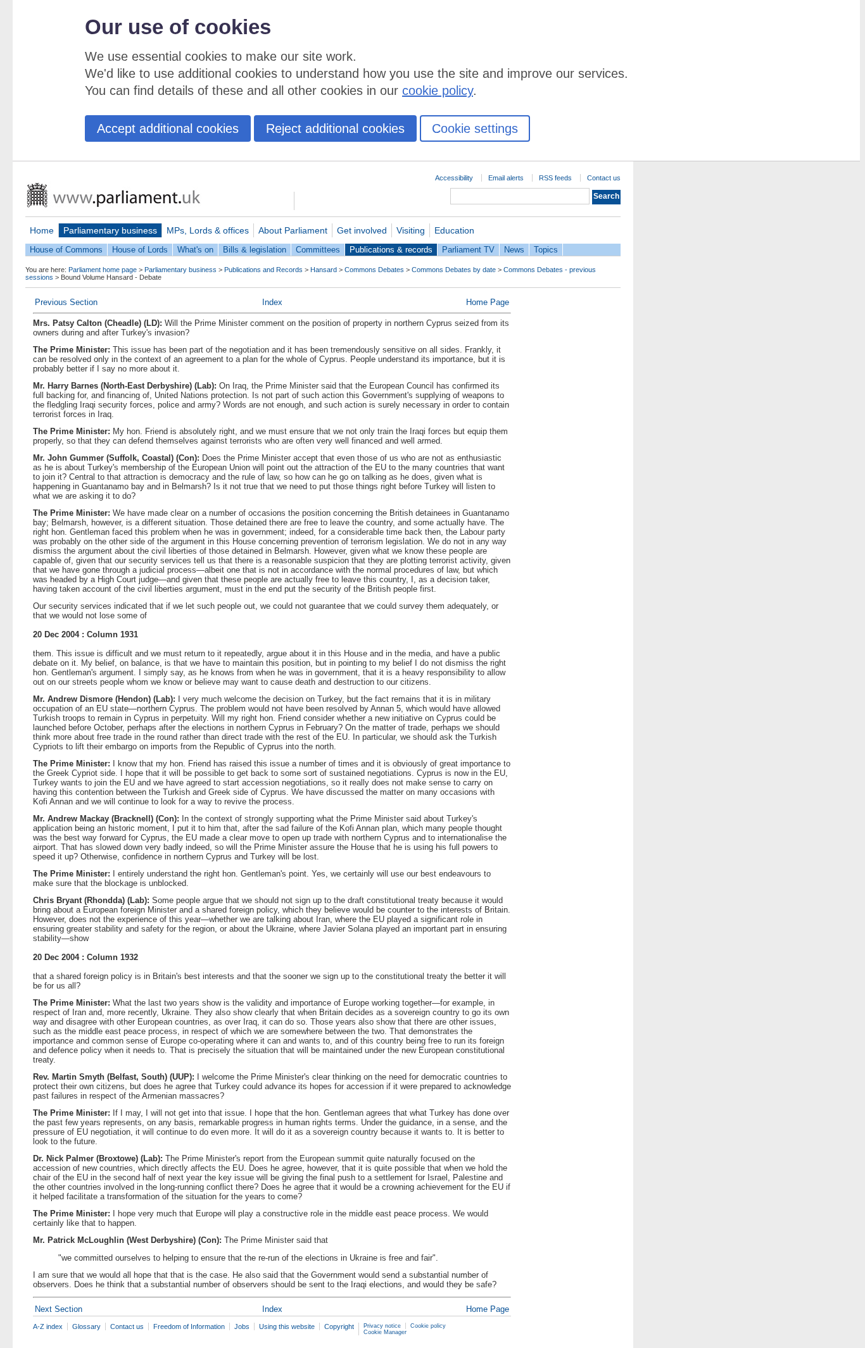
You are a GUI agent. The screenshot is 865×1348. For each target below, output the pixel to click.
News (514, 249)
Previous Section (66, 302)
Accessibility (454, 178)
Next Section (58, 1309)
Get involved (362, 230)
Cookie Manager (385, 1332)
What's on (195, 249)
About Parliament (292, 230)
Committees (318, 249)
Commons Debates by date (454, 269)
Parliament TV (468, 249)
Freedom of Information (189, 1326)
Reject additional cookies (335, 128)
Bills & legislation (254, 249)
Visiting (410, 230)
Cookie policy (428, 1326)
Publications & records (391, 249)
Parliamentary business (110, 230)
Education (454, 230)
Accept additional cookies (168, 128)
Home (42, 230)
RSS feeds (555, 178)
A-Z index (48, 1326)
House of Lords (140, 249)
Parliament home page (102, 269)
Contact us (604, 178)
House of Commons (66, 249)
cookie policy (437, 90)
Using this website (287, 1326)
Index (272, 302)
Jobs (241, 1326)
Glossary (86, 1326)
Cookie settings (475, 128)
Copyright (339, 1326)
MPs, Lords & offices (208, 230)
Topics (546, 249)
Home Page (487, 302)
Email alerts (506, 178)
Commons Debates (374, 269)
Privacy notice (382, 1326)
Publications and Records (263, 269)
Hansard (323, 269)
